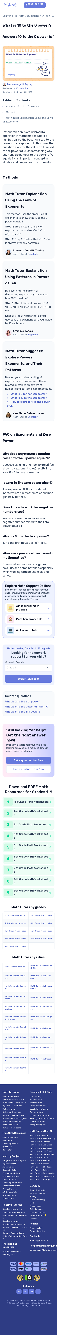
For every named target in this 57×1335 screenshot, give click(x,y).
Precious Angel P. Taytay (19, 84)
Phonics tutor (36, 1099)
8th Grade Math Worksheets (31, 881)
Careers (33, 1218)
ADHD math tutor (10, 1192)
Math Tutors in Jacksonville (42, 1173)
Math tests (7, 1140)
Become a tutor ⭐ (38, 1215)
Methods (11, 112)
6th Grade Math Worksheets (31, 858)
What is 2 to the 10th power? (29, 393)
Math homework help (12, 1121)
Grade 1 (11, 667)
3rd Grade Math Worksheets (31, 824)
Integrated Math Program (14, 1160)
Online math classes (12, 1112)
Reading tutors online (12, 1209)
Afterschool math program (15, 1118)
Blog (32, 1203)
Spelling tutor (36, 1103)
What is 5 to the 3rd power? (22, 711)
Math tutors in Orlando (15, 1059)
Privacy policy (36, 1228)
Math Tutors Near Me (15, 967)
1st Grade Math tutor (15, 915)
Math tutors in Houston (15, 987)
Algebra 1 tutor (9, 1164)
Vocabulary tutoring (39, 1109)
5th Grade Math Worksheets (31, 847)
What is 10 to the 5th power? (29, 397)
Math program (9, 1109)
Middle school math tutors (14, 1103)
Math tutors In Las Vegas (41, 1148)
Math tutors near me (39, 1135)
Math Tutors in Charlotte (41, 1167)
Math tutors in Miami (15, 1049)
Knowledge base (10, 1143)
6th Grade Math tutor (41, 931)
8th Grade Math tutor (41, 938)
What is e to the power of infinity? (26, 706)
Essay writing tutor (38, 1125)
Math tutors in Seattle (15, 1069)
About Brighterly (37, 1190)
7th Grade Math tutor (15, 938)
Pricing (33, 1196)
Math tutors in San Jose (41, 1007)
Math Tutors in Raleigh (40, 1179)
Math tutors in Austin (41, 997)
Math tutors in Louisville (41, 1048)
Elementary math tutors (13, 1099)
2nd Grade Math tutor (41, 915)
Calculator (7, 1150)
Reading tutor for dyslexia (42, 1118)
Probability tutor (10, 1189)
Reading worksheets (12, 1251)
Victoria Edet (23, 88)
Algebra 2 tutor (9, 1167)
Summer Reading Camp (13, 1233)
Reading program (11, 1221)
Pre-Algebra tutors (11, 1173)
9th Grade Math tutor (15, 946)
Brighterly (33, 254)
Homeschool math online (14, 1115)
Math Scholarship (10, 1125)
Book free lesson (34, 5)
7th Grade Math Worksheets (31, 869)
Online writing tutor (38, 1106)
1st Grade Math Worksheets (31, 801)
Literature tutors (37, 1121)
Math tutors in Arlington (41, 1018)
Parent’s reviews (37, 1193)
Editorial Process (37, 1212)
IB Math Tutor (8, 1198)
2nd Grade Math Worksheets (31, 813)
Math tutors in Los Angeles (41, 987)
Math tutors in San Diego (15, 977)
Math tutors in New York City (41, 966)
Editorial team (36, 1209)
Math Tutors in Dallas (39, 1170)
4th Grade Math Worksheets (31, 835)
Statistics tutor (10, 1195)
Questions (33, 15)
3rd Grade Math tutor (15, 923)
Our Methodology (37, 1200)
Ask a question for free (28, 760)
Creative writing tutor (40, 1115)
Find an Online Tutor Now (28, 769)
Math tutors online (11, 1096)
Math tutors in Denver (41, 1028)
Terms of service (37, 1231)
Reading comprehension (14, 1224)
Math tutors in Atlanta (41, 1038)
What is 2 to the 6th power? (23, 701)
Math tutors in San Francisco (15, 1007)
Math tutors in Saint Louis (15, 1028)
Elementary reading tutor (14, 1212)
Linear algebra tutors (12, 1183)
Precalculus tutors (11, 1176)
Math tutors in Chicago (15, 1038)
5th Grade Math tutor (15, 931)
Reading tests (9, 1254)
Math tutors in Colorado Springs (15, 1018)
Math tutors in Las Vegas (40, 977)
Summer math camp (12, 1128)
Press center (35, 1206)
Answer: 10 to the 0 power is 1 (23, 106)
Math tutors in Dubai (40, 1059)
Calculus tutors (9, 1179)
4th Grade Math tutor (41, 923)
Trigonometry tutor (11, 1186)
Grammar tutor (37, 1112)
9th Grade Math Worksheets (31, 892)
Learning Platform (13, 15)
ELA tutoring (35, 1096)
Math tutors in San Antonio (15, 997)
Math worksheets (10, 1137)
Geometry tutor (10, 1170)
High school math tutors (14, 1106)
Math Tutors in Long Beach (42, 1176)
